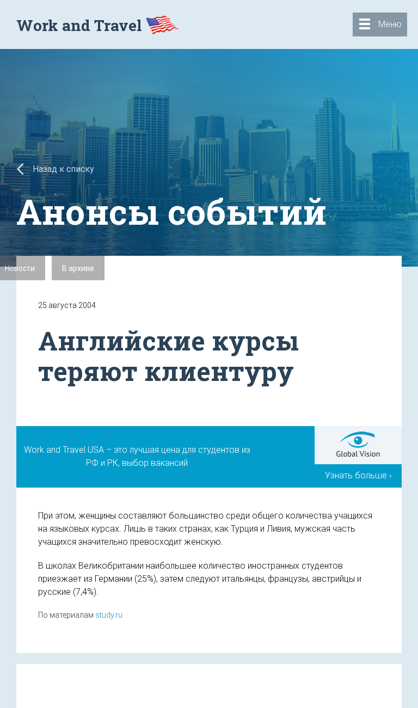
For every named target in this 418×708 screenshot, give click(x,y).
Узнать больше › (358, 475)
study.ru (108, 615)
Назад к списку (62, 169)
